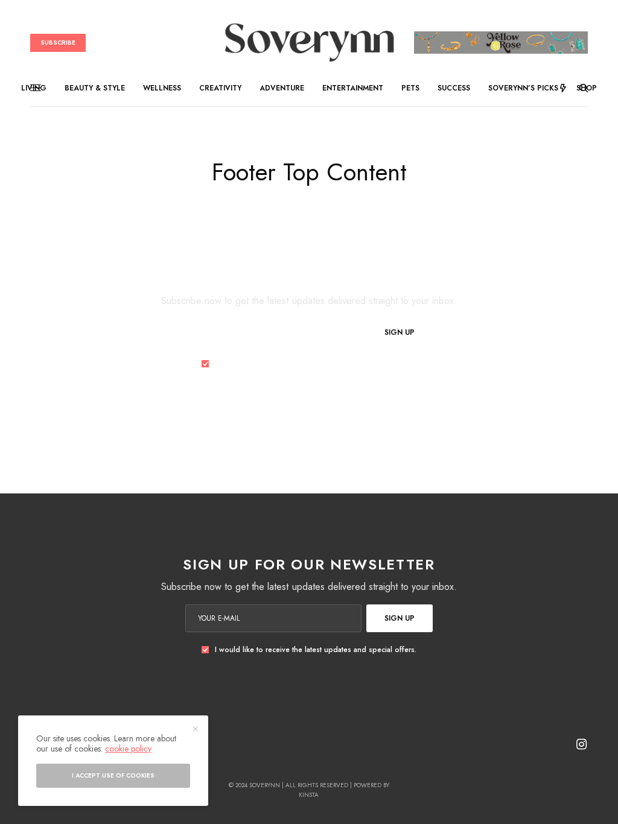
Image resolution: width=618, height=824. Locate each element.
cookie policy (128, 749)
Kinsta (309, 794)
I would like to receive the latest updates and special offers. (315, 363)
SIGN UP (399, 332)
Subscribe (57, 42)
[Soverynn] (309, 42)
